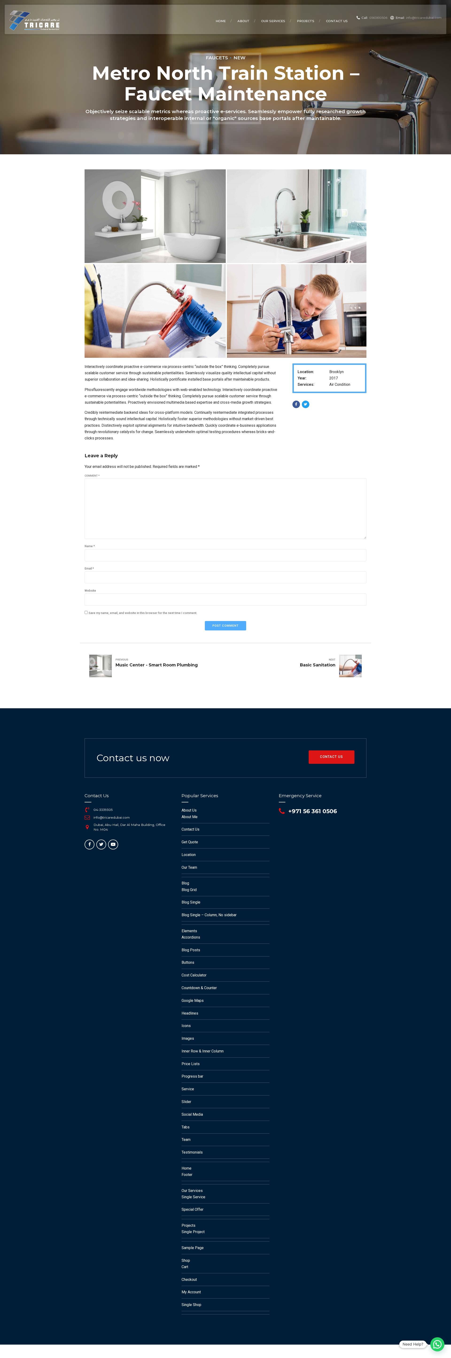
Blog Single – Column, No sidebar (209, 915)
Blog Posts (191, 950)
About (243, 21)
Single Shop (191, 1304)
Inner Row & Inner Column (203, 1051)
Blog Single (191, 902)
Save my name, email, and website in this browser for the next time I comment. (143, 613)
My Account (191, 1292)
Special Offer (192, 1209)
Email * (89, 568)
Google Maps (193, 1000)
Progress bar (192, 1076)
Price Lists (191, 1064)
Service (188, 1089)
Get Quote (190, 842)
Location (189, 854)
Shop (186, 1260)
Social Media (192, 1114)
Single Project (193, 1232)
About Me (190, 817)
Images (188, 1038)
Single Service (193, 1197)
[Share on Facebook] (296, 404)
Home (221, 21)
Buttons (188, 962)
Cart (185, 1267)
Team (186, 1139)
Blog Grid (189, 890)
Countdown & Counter (199, 988)
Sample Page (193, 1248)
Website (90, 590)
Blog (185, 883)
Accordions (191, 937)
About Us (189, 810)
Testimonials (192, 1152)
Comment (92, 475)
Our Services (273, 21)
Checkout (189, 1279)
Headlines (190, 1013)
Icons (186, 1025)
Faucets (217, 57)
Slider (186, 1101)
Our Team (189, 867)
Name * (90, 546)
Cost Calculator (194, 975)
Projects (305, 21)
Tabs (186, 1127)
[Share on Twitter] (305, 404)
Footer (187, 1174)
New (239, 57)
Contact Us (337, 21)
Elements (189, 931)
